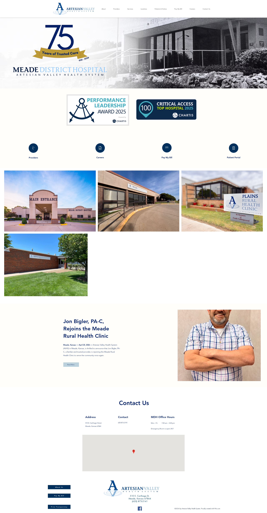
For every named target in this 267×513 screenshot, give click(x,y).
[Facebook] (140, 509)
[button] (101, 9)
